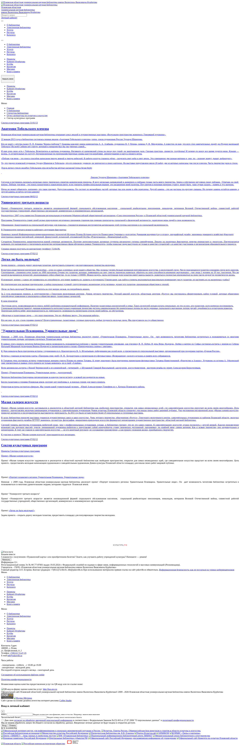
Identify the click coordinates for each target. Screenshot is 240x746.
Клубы (10, 64)
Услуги (10, 30)
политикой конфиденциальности (178, 720)
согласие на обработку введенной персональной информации (43, 720)
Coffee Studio (65, 700)
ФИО (3, 714)
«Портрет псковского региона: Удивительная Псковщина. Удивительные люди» (46, 477)
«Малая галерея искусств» (21, 456)
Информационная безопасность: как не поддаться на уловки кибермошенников (196, 570)
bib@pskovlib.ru (15, 655)
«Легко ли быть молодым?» (22, 510)
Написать (6, 560)
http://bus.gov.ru (50, 689)
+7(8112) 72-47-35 (18, 653)
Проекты (11, 59)
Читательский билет (10, 717)
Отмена (12, 725)
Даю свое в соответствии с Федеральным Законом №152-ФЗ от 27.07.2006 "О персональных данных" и (99, 720)
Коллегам (11, 66)
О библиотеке (13, 25)
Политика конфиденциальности (16, 679)
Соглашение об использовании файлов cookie (22, 675)
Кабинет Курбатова (16, 61)
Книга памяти (13, 71)
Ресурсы (11, 32)
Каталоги (11, 35)
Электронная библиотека (19, 27)
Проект (5, 456)
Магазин (11, 69)
